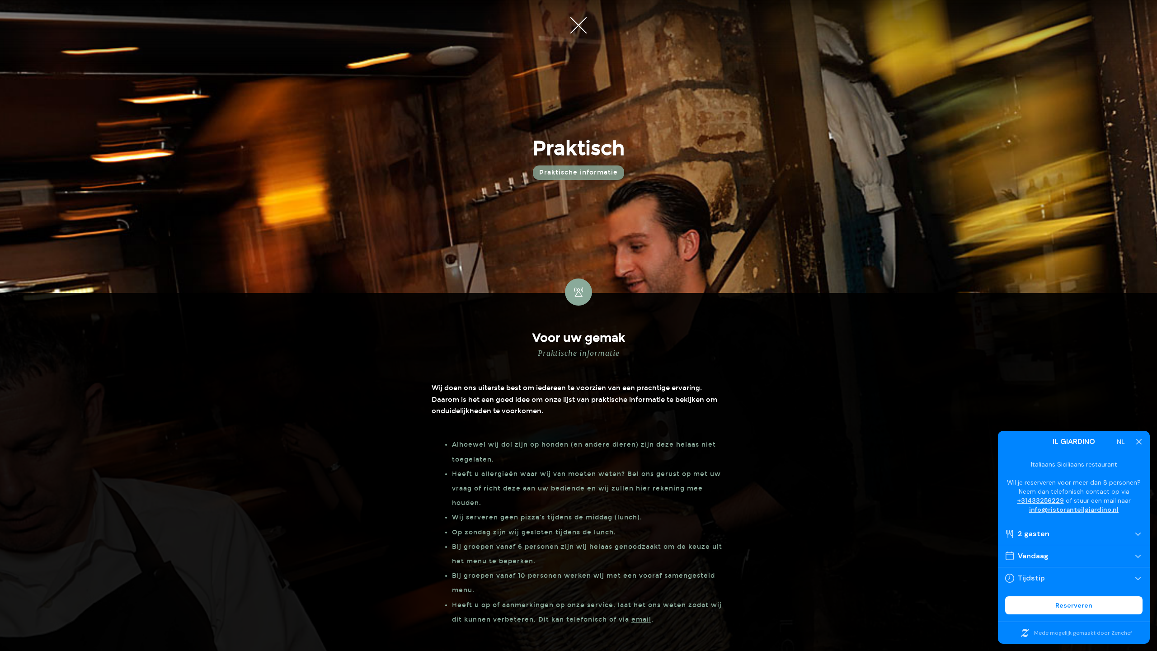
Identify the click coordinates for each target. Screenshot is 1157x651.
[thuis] (578, 25)
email (641, 619)
